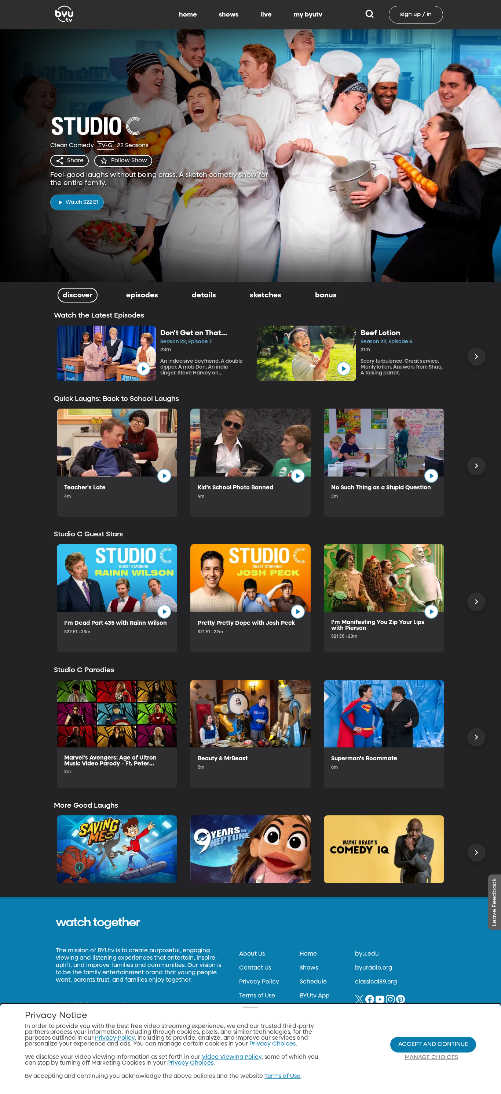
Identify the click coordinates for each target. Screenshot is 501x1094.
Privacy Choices (190, 1063)
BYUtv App (314, 996)
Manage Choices (431, 1058)
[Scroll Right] (476, 356)
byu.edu (367, 954)
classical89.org (376, 982)
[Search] (369, 14)
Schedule (313, 982)
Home (308, 954)
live (266, 14)
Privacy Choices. (273, 1044)
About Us (252, 954)
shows (228, 14)
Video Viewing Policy (232, 1057)
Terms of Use (257, 996)
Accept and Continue (433, 1044)
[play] (143, 369)
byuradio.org (373, 968)
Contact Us (255, 968)
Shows (309, 968)
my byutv (308, 14)
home (188, 14)
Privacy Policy (259, 982)
